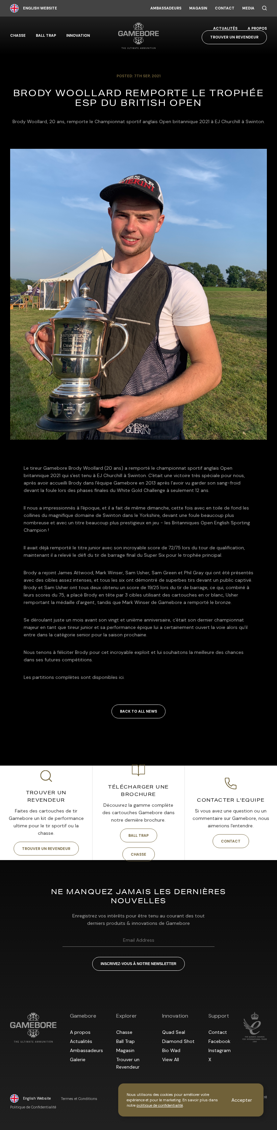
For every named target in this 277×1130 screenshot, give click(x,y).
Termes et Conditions (79, 1099)
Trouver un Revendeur (234, 37)
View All (170, 1059)
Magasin (198, 8)
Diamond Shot (178, 1041)
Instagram (219, 1050)
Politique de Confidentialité (33, 1107)
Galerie (77, 1059)
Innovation (78, 35)
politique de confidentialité (159, 1105)
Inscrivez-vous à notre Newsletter (138, 964)
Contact (224, 8)
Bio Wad (171, 1050)
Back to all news (138, 711)
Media (248, 8)
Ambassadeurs (165, 8)
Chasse (18, 35)
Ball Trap (46, 35)
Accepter (241, 1100)
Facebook (219, 1041)
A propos (257, 28)
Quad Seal (173, 1032)
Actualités (225, 28)
